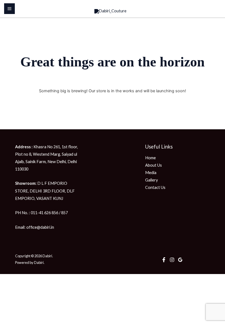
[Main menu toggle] (9, 8)
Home (150, 157)
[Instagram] (172, 259)
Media (150, 172)
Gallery (151, 180)
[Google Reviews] (180, 259)
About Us (153, 165)
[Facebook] (163, 259)
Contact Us (155, 187)
